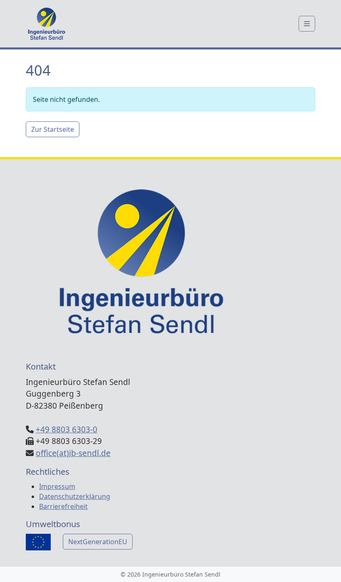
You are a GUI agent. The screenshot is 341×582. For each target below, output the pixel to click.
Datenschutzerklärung (74, 496)
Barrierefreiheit (63, 506)
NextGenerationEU (97, 541)
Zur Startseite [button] (52, 129)
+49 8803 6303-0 (66, 429)
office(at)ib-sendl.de (73, 453)
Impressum (57, 486)
